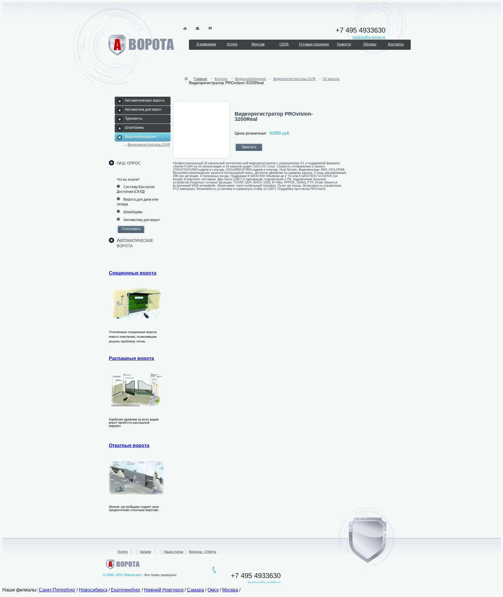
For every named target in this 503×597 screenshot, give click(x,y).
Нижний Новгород (163, 589)
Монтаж (258, 44)
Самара (195, 589)
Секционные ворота (132, 273)
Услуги (232, 44)
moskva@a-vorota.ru (264, 583)
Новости (344, 44)
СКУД (283, 44)
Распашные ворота (131, 358)
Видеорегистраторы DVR (149, 145)
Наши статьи (173, 551)
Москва (230, 589)
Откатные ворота (129, 445)
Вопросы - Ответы (202, 551)
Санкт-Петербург (57, 589)
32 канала (331, 79)
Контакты (396, 44)
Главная (200, 79)
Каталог (221, 79)
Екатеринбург (126, 589)
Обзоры (369, 44)
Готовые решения (314, 44)
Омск (213, 589)
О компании (206, 44)
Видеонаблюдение (250, 79)
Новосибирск (93, 589)
